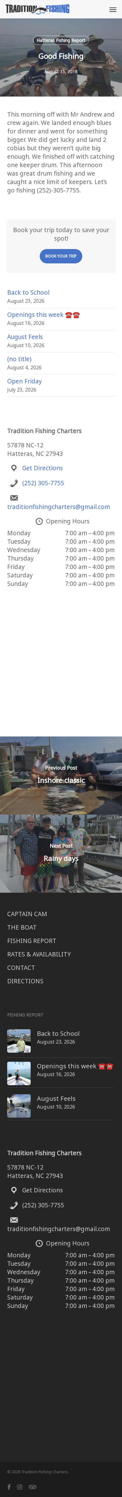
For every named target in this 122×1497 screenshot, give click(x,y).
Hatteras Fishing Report (61, 40)
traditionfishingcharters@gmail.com (58, 507)
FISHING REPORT (31, 941)
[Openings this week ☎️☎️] (19, 1077)
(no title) (19, 359)
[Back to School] (19, 1044)
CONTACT (21, 968)
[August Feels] (19, 1109)
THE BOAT (22, 927)
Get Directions (42, 468)
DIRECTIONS (25, 981)
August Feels (25, 337)
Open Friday (24, 381)
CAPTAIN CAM (27, 914)
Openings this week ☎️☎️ (43, 315)
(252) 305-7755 (43, 483)
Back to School (28, 292)
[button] (112, 9)
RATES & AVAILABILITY (39, 954)
